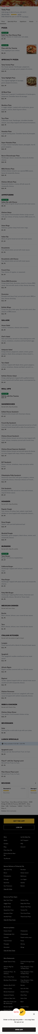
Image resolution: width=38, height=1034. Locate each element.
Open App (19, 1029)
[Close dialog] (34, 1014)
